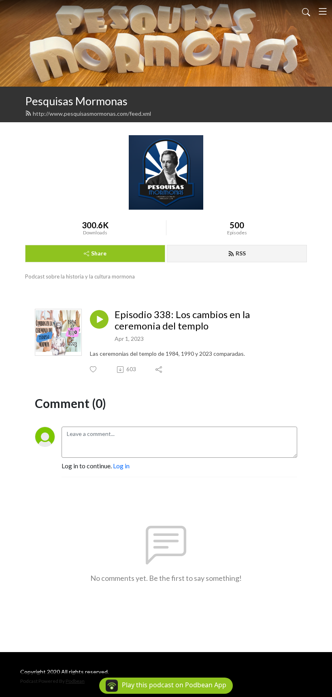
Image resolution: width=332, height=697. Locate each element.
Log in (121, 466)
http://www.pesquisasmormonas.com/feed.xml (92, 113)
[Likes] (93, 369)
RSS (241, 253)
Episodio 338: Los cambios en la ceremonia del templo (182, 320)
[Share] (159, 370)
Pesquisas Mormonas (76, 101)
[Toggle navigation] (322, 11)
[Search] (306, 11)
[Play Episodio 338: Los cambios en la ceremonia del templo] (99, 319)
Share (98, 253)
